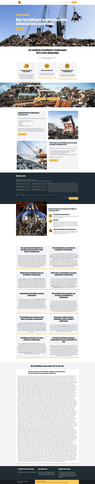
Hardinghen (64, 413)
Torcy (69, 453)
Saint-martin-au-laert (68, 447)
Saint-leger (55, 447)
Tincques (63, 453)
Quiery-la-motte (70, 439)
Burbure (43, 393)
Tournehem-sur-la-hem (27, 454)
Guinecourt (50, 412)
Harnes (67, 413)
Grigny (19, 412)
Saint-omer (68, 448)
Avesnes (57, 381)
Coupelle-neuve (20, 399)
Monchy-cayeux (37, 431)
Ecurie (75, 402)
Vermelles (43, 456)
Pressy (28, 439)
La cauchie (54, 419)
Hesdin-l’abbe (42, 417)
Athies (24, 379)
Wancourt (46, 458)
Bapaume (75, 382)
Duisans (33, 402)
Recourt (37, 442)
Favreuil (42, 406)
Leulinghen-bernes (21, 424)
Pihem (51, 438)
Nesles (21, 433)
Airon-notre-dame (33, 377)
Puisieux (38, 439)
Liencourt (35, 424)
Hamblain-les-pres (30, 413)
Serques (19, 452)
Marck (68, 427)
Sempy (62, 451)
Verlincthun (38, 456)
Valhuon (55, 454)
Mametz (55, 427)
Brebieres (40, 392)
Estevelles (39, 404)
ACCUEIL (61, 2)
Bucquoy (72, 392)
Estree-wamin (59, 404)
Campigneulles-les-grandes (29, 396)
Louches (74, 426)
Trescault (34, 454)
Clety (73, 397)
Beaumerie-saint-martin (22, 384)
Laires (57, 421)
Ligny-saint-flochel (55, 424)
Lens (45, 423)
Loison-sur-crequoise (39, 426)
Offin (30, 437)
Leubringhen (69, 423)
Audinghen (20, 381)
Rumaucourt (43, 444)
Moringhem (36, 432)
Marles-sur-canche (50, 428)
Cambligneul (34, 394)
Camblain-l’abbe (28, 394)
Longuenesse (50, 426)
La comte (59, 419)
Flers (22, 407)
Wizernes (43, 461)
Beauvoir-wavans (64, 384)
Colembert (20, 398)
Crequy (64, 399)
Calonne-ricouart (63, 393)
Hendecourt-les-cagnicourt (54, 414)
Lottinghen (70, 426)
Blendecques (42, 388)
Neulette (33, 433)
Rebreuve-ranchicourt (69, 441)
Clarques (63, 397)
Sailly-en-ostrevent (71, 444)
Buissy (26, 393)
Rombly (23, 444)
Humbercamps (46, 418)
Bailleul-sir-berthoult (45, 382)
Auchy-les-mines (62, 379)
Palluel (72, 437)
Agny (22, 377)
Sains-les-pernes (52, 446)
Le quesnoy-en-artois (53, 422)
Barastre (22, 383)
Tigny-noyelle (33, 453)
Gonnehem (68, 409)
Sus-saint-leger (58, 452)
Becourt (69, 384)
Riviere (46, 443)
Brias (53, 392)
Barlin (26, 383)
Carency (69, 396)
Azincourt (22, 382)
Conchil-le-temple (25, 398)
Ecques (69, 402)
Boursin (73, 391)
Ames (31, 378)
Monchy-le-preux (44, 431)
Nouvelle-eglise (20, 436)
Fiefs (68, 406)
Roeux (72, 443)
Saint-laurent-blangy (49, 447)
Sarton (26, 451)
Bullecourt (30, 393)
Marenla (24, 428)
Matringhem (20, 429)
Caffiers (50, 393)
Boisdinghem (33, 389)
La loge (71, 419)
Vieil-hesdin (58, 456)
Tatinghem (71, 452)
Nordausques (54, 434)
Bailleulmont (51, 382)
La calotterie (40, 419)
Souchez (49, 452)
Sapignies (23, 451)
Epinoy (57, 403)
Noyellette (64, 436)
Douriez (74, 401)
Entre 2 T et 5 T (39, 195)
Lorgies (66, 426)
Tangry (62, 452)
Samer (70, 449)
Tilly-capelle (55, 453)
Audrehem (24, 381)
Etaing (67, 404)
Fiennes (70, 406)
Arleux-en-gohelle (73, 378)
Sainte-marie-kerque (55, 449)
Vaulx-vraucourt (71, 454)
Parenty (75, 437)
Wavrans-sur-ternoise (25, 459)
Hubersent (27, 418)
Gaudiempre (37, 409)
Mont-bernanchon (55, 431)
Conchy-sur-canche (33, 398)
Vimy (53, 457)
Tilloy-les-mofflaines (49, 453)
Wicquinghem (37, 459)
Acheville (32, 376)
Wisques (27, 461)
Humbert (51, 418)
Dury (36, 402)
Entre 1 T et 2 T (33, 195)
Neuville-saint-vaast (53, 433)
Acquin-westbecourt (57, 376)
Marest (37, 428)
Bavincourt (32, 383)
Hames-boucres (43, 413)
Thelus (19, 453)
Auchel (44, 379)
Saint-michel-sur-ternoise (55, 448)
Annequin (51, 378)
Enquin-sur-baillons (46, 403)
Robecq (49, 443)
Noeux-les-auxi (42, 434)
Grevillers (73, 411)
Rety (74, 442)
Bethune (29, 387)
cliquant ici (61, 477)
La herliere (68, 419)
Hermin (56, 416)
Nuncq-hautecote (69, 436)
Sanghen (19, 451)
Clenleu (66, 397)
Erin (70, 403)
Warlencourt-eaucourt (62, 458)
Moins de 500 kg (19, 195)
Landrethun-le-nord (66, 421)
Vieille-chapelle (70, 456)
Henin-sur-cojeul (69, 414)
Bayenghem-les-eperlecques (39, 383)
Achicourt (37, 376)
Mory (40, 432)
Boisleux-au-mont (43, 389)
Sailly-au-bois (64, 444)
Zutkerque (63, 461)
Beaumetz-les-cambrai (38, 384)
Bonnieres (60, 389)
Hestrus (51, 417)
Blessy (50, 388)
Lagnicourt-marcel (52, 421)
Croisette (68, 399)
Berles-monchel (61, 386)
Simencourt (30, 452)
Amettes (35, 378)
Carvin (74, 396)
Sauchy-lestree (37, 451)
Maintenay (37, 427)
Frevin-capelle (68, 408)
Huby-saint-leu (32, 418)
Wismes (23, 461)
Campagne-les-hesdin (67, 394)
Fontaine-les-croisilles (42, 407)
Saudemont (43, 451)
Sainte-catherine (48, 449)
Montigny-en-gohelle (21, 432)
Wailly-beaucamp (31, 458)
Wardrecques (55, 458)
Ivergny (19, 419)
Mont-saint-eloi (62, 431)
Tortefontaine (73, 453)
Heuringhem (59, 417)
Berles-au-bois (54, 386)
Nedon (65, 432)
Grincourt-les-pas (24, 412)
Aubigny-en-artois (32, 379)
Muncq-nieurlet (56, 432)
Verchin (29, 456)
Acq (52, 376)
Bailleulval (56, 382)
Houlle (73, 417)
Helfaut (46, 414)
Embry (29, 403)
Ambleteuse (23, 378)
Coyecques (56, 399)
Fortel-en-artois (50, 407)
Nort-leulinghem (67, 434)
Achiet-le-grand (42, 376)
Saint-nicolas (62, 448)
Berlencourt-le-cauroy (47, 386)
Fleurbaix (25, 407)
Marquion (63, 428)
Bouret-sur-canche (56, 391)
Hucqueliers (37, 418)
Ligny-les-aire (48, 424)
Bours (70, 391)
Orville (48, 437)
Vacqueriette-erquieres (49, 454)
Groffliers (29, 412)
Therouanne (23, 453)
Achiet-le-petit (48, 376)
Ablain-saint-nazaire (21, 376)
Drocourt (22, 402)
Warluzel (71, 458)
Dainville (29, 401)
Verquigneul (47, 456)
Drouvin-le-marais (28, 402)
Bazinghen (58, 383)
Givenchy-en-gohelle (47, 409)
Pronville (35, 439)
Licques (30, 424)
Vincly (55, 457)
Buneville (40, 393)
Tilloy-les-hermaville (40, 453)
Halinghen (72, 412)
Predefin (25, 439)
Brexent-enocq (49, 392)
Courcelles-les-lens (42, 399)
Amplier (38, 378)
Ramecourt (38, 441)
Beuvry (50, 387)
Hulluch (41, 418)
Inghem (65, 418)
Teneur (75, 452)
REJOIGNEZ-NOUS (68, 2)
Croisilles (72, 399)
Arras (22, 379)
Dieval (49, 401)
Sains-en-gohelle (31, 446)
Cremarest (61, 399)
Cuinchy (26, 401)
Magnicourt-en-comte (30, 427)
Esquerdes (31, 404)
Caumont (30, 397)
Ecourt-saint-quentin (50, 402)
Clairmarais (58, 397)
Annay (48, 378)
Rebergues (63, 441)
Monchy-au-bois (24, 431)
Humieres (55, 418)
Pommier (73, 438)
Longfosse (45, 426)
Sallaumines (62, 449)
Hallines (75, 412)
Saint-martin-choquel (26, 448)
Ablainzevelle (28, 376)
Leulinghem (74, 423)
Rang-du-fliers (43, 441)
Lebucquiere (30, 423)
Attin (27, 379)
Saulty (51, 451)
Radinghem (33, 441)
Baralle (19, 383)
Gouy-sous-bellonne (47, 411)
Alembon (61, 377)
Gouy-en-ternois (27, 411)
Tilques (59, 453)
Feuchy (61, 406)
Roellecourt (68, 443)
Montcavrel (68, 431)
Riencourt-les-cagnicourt (36, 443)
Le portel (46, 422)
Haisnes (68, 412)
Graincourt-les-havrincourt (56, 411)
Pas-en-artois (20, 438)
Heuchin (54, 417)
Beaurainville (58, 384)
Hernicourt (60, 416)
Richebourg (20, 443)
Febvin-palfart (46, 406)
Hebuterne (43, 414)
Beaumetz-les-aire (30, 384)
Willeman (57, 459)
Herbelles (26, 416)
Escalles (22, 404)
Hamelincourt (36, 413)
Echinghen (40, 402)
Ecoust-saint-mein (57, 402)
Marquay (59, 428)
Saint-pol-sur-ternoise (22, 449)
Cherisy (50, 397)
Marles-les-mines (42, 428)
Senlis (74, 451)
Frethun (56, 408)
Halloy (19, 413)
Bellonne (28, 386)
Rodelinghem (63, 443)
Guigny (46, 412)
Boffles (53, 388)
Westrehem (31, 459)
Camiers (42, 394)
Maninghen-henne (63, 427)
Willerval (61, 459)
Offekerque (26, 437)
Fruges (72, 408)
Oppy (46, 437)
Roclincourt (53, 443)
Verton (54, 456)
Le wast (22, 423)
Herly (40, 416)
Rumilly (47, 444)
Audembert (68, 379)
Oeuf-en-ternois (21, 437)
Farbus (32, 406)
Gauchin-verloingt (30, 409)
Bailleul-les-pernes (37, 382)
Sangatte (74, 449)
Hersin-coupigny (65, 416)
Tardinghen (66, 452)
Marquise (67, 428)
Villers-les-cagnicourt (47, 457)
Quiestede (75, 439)
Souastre (45, 452)
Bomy (57, 389)
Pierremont (47, 438)
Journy (36, 419)
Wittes (39, 461)
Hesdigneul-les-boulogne (31, 417)
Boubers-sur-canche (25, 391)
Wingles (72, 459)
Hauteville (34, 414)
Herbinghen (31, 416)
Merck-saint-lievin (52, 429)
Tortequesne (20, 454)
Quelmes (46, 439)
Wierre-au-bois (47, 459)
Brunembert (67, 392)
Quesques (58, 439)
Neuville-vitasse (69, 433)
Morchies (32, 432)
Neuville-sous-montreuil (61, 433)
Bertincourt (20, 387)
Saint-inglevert (37, 447)
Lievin (44, 424)
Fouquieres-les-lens (71, 407)
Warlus (68, 458)
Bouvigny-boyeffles (31, 392)
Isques (75, 418)
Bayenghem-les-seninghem (50, 383)
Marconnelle (20, 428)
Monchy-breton (31, 431)
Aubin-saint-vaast (39, 379)
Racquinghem (28, 441)
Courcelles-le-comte (34, 399)
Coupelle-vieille (27, 399)
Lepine (48, 423)
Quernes (54, 439)
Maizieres (51, 427)
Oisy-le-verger (42, 437)
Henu (23, 416)
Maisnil (40, 427)
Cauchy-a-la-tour (21, 397)
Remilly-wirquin (65, 442)
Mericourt (58, 429)
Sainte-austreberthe (41, 449)
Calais (58, 393)
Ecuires (72, 402)
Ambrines (28, 378)
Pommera (69, 438)
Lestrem (65, 423)
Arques (19, 379)
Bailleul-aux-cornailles (29, 382)
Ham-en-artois (23, 413)
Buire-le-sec (22, 393)
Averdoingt (53, 381)
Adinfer (63, 376)
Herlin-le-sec (35, 416)
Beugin (32, 387)
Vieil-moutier (63, 456)
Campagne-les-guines (58, 394)
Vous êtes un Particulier (39, 98)
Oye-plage (69, 437)
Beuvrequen (46, 387)
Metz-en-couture (68, 429)
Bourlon (61, 391)
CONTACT (74, 2)
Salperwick (67, 449)
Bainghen (64, 382)
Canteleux (51, 396)
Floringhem (29, 407)
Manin (58, 427)
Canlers (47, 396)
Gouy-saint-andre (33, 411)
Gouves (75, 409)
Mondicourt (49, 431)
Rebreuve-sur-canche (22, 442)
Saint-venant (34, 449)
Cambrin (38, 394)
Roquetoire (28, 444)
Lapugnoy (22, 422)
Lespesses (57, 423)
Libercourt (27, 424)
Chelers (42, 397)
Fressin (52, 408)
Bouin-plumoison (33, 391)
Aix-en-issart (51, 377)
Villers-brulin (34, 457)
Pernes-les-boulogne (36, 438)
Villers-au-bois (23, 457)
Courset (52, 399)
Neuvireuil (75, 433)
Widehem (42, 459)
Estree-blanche (47, 404)
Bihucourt (74, 387)
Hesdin (38, 417)
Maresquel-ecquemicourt (31, 428)
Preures (31, 439)
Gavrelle (41, 409)
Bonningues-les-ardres (67, 389)
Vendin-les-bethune (24, 456)
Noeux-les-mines (48, 434)
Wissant (31, 461)
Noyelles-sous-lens (57, 436)
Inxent (68, 418)
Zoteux (49, 461)
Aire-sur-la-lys (26, 377)
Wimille (69, 459)
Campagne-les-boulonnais (49, 394)
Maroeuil (55, 428)
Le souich (62, 422)
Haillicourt (64, 412)
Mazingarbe (25, 429)
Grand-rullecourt (64, 411)
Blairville (30, 388)
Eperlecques (53, 403)
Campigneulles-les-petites (40, 396)
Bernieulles (75, 386)
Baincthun (60, 382)
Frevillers (63, 408)
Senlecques (71, 451)
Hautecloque (29, 414)
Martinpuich (72, 428)
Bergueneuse (40, 386)
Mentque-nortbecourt (41, 429)
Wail (24, 458)
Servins (22, 452)
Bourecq (50, 391)
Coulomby (72, 398)
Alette (65, 377)
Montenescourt (73, 431)
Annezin (55, 378)
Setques (26, 452)
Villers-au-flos (29, 457)
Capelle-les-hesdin (63, 396)
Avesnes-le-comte (62, 381)
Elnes (26, 403)
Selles (59, 451)
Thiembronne (28, 453)
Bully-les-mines (35, 393)
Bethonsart (25, 387)
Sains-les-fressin (37, 446)
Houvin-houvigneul (21, 418)
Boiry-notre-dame (65, 388)
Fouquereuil (55, 407)
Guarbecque (34, 412)
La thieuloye (30, 421)
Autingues (42, 381)
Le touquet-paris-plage (69, 422)
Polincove (65, 438)
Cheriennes (46, 397)
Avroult (75, 381)
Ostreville (52, 437)
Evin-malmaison (23, 406)
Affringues (67, 376)
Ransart (47, 441)
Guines (54, 412)
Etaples (70, 404)
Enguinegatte (33, 403)
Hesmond (47, 417)
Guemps (43, 412)
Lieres (38, 424)
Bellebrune (24, 386)
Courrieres (48, 399)
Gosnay (71, 409)
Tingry (66, 453)
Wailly (26, 458)
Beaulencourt (71, 383)
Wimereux (65, 459)
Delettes (36, 401)
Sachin (60, 444)
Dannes (33, 401)
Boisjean (38, 389)
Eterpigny (74, 404)
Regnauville (57, 442)
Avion (67, 381)
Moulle (42, 432)
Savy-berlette (55, 451)
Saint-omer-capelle (73, 448)
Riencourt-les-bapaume (26, 443)
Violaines (59, 457)
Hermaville (43, 416)
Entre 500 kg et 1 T (26, 195)
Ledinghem (35, 423)
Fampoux (28, 406)
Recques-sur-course (43, 442)
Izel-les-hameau (31, 419)
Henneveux (20, 416)
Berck (36, 386)
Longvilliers (55, 426)
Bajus (68, 382)
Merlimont (63, 429)
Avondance (71, 381)
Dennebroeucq (41, 401)
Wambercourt (37, 458)
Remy (69, 442)
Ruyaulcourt (56, 444)
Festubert (58, 406)
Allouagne (72, 377)
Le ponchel (42, 422)
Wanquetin (50, 458)
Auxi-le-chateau (47, 381)
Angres (45, 378)
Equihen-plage (63, 403)
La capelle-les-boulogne (47, 419)
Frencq (23, 408)
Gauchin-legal (24, 409)
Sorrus (42, 452)
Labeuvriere (35, 421)
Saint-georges (23, 447)
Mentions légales (20, 482)
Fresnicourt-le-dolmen (39, 408)
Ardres (68, 378)
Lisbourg (22, 426)
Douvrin (19, 402)
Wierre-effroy (52, 459)
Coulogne (68, 398)
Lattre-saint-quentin (29, 422)
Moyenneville (50, 432)
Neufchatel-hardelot (27, 433)
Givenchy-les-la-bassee (55, 409)
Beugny (35, 387)
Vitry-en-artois (69, 457)
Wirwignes (20, 461)
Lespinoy (61, 423)
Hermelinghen (48, 416)
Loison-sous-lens (31, 426)
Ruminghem (51, 444)
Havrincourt (38, 414)
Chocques (54, 397)
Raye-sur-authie (53, 441)
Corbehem (60, 398)
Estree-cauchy (53, 404)
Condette (39, 398)
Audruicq (33, 381)
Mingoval (19, 431)
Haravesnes (59, 413)
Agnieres (19, 377)
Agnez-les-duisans (73, 376)
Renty (72, 442)
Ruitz (39, 444)
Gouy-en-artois (20, 411)
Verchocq (33, 456)
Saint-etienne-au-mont (65, 446)
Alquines (19, 378)
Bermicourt (66, 386)
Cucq (23, 401)
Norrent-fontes (60, 434)
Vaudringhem (65, 454)
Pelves (24, 438)
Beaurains (53, 384)
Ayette (19, 382)
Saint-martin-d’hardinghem (35, 448)
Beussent (39, 387)
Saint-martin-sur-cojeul (45, 448)
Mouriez (45, 432)
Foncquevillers (34, 407)
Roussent (32, 444)
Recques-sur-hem (51, 442)
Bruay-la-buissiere (61, 392)
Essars (35, 404)
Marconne (71, 427)
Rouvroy (36, 444)
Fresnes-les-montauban (29, 408)
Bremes (44, 392)
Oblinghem (75, 436)
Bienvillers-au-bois (68, 387)
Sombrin (38, 452)
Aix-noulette (57, 377)
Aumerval (37, 381)
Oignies (37, 437)
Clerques (70, 397)
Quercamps (50, 439)
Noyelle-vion (26, 436)
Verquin (51, 456)
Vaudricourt (59, 454)
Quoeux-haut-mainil (21, 441)
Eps (59, 403)
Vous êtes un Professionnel (53, 98)
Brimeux (56, 392)
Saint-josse (42, 447)
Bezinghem (54, 387)
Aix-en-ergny (46, 377)
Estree (42, 404)
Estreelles (64, 404)
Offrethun (33, 437)
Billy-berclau (20, 388)
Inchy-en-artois (60, 418)
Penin (27, 438)
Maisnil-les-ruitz (45, 427)
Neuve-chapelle (38, 433)
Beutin (42, 387)
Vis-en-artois (63, 457)
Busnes (46, 393)
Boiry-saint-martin (72, 388)
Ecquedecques (64, 402)
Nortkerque (72, 434)
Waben (74, 457)
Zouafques (53, 461)
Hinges (63, 417)
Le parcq (38, 422)
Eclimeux (44, 402)
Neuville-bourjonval (45, 433)
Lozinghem (20, 427)
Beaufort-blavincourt (64, 383)
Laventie (34, 422)
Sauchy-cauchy (31, 451)
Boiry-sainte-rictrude (22, 389)
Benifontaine (32, 386)
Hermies (52, 416)
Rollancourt (20, 444)
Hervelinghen (71, 416)
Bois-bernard (28, 389)
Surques (53, 452)
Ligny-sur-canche (62, 424)
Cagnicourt (54, 393)
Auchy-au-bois (49, 379)
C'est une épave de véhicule (52, 195)
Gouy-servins (40, 411)
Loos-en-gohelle (61, 426)
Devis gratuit (19, 28)
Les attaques (52, 423)
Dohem (55, 401)
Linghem (75, 424)
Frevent (59, 408)
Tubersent (42, 454)
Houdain (70, 417)
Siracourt (35, 452)
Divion (52, 401)
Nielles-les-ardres (21, 434)
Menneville (34, 429)
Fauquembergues (37, 406)
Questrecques (63, 439)
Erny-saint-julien (74, 403)
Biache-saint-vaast (60, 387)
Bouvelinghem (24, 392)
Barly (28, 383)
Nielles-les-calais (35, 434)
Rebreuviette (28, 442)
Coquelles (56, 398)
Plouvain (61, 438)
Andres (41, 378)
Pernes (30, 438)
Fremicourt (20, 408)
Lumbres (24, 427)
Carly (72, 396)
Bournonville (66, 391)
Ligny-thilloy (68, 424)
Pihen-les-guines (56, 438)
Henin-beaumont (62, 414)
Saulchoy (47, 451)
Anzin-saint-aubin (63, 378)
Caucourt (26, 397)
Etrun (19, 406)
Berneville (71, 386)
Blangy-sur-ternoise (36, 388)
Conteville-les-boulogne (48, 398)
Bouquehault (46, 391)
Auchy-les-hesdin (55, 379)
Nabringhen (61, 432)
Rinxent (42, 443)
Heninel (74, 414)
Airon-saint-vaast (40, 377)
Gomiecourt (63, 409)
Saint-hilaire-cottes (30, 447)
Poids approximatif (19, 193)
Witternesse (35, 461)
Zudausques (58, 461)
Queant (42, 439)
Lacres (46, 421)
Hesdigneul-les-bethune (22, 417)
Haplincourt (54, 413)
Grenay (69, 411)
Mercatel (47, 429)
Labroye (43, 421)
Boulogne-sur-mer (40, 391)
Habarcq (60, 412)
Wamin (42, 458)
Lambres (60, 421)
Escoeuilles (27, 404)
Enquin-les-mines (39, 403)
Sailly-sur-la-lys (24, 446)
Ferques (54, 406)
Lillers (72, 424)
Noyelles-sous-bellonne (49, 436)
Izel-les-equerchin (24, 419)
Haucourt (71, 413)
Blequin (46, 388)
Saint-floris (72, 446)
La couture (63, 419)
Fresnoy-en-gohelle (47, 408)
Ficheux (65, 406)
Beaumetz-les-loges (47, 384)
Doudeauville (66, 401)
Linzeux (19, 426)
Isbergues (72, 418)
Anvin (58, 378)
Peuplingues (42, 438)
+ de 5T (45, 195)
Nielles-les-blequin (28, 434)
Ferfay (51, 406)
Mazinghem (30, 429)
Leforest (42, 423)
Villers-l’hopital (40, 457)
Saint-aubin (58, 446)
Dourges (71, 401)
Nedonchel (69, 432)
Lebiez (26, 423)
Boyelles (36, 392)
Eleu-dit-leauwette (21, 403)
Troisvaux (38, 454)
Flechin (19, 407)
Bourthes (19, 392)
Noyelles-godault (32, 436)
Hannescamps (49, 413)
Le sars (58, 422)
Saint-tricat (29, 449)
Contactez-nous (22, 134)
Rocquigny (58, 443)
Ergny (67, 403)
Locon (26, 426)
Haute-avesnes (23, 414)
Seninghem (66, 451)
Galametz (19, 409)
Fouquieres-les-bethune (62, 407)
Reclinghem (33, 442)
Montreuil (28, 432)
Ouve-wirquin (63, 437)
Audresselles (29, 381)
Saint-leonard (60, 447)
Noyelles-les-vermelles (40, 436)
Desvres (46, 401)
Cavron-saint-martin (36, 397)
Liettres (41, 424)
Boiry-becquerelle (58, 388)
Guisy (57, 412)
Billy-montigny (25, 388)
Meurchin (74, 429)
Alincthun (68, 377)
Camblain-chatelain (21, 394)
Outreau (59, 437)
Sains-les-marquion (45, 446)
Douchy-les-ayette (60, 401)
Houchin (66, 417)
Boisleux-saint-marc (51, 389)
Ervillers (19, 404)
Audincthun (73, 379)
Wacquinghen (20, 458)
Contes (42, 398)
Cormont (64, 398)
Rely (60, 442)
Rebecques (58, 441)
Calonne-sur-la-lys (70, 393)
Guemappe (39, 412)
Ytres (46, 461)
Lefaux (38, 423)
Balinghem (71, 382)
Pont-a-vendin (20, 439)
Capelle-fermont (56, 396)
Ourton (55, 437)
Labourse (40, 421)
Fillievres (74, 406)
